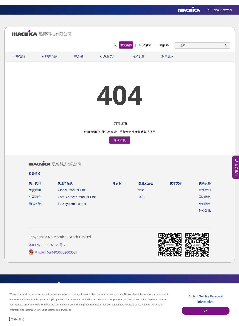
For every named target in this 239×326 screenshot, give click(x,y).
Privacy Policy (17, 319)
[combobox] (202, 45)
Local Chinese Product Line (77, 197)
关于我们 (19, 56)
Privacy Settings (230, 2)
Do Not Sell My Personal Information (205, 299)
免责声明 (35, 190)
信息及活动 (107, 56)
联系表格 (167, 56)
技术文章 (138, 56)
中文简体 (126, 45)
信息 (141, 197)
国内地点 (205, 197)
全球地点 (205, 204)
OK (205, 310)
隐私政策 (35, 204)
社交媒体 (205, 211)
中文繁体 (145, 45)
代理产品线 (49, 56)
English (164, 45)
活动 (141, 190)
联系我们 (205, 190)
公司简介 (35, 197)
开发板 (78, 56)
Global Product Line (72, 190)
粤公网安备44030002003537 (56, 252)
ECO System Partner (72, 204)
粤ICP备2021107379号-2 (47, 245)
